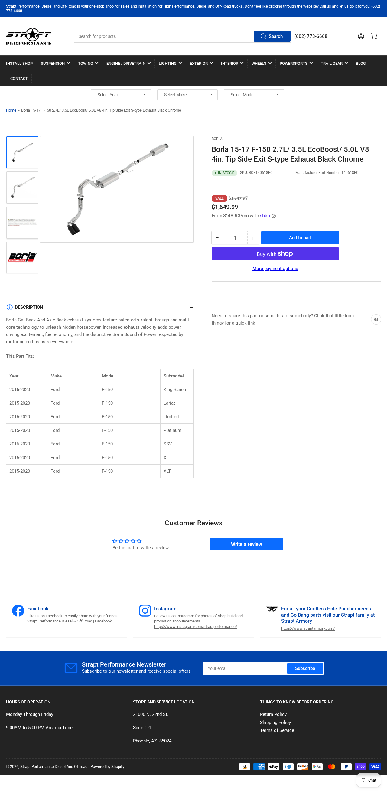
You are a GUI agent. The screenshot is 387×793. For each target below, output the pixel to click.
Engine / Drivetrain (125, 63)
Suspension (53, 63)
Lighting (168, 63)
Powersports (293, 63)
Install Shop (19, 63)
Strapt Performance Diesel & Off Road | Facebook (69, 621)
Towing (85, 63)
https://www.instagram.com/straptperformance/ (195, 626)
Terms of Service (277, 730)
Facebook (54, 616)
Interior (229, 63)
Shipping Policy (275, 722)
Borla (217, 139)
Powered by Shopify (107, 766)
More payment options (275, 268)
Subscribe (305, 668)
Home (11, 110)
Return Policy (273, 714)
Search (276, 36)
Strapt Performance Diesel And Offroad (53, 766)
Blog (361, 63)
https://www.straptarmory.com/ (308, 628)
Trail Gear (332, 63)
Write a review (246, 544)
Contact (19, 78)
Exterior (199, 63)
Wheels (259, 63)
